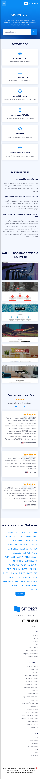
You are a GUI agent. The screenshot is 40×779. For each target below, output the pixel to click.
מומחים (36, 752)
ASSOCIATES (31, 561)
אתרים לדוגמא (33, 647)
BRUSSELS (32, 581)
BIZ (17, 532)
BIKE (29, 573)
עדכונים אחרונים (33, 657)
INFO (35, 536)
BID (35, 573)
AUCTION (32, 565)
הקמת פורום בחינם (32, 709)
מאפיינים (35, 641)
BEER (24, 569)
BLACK (13, 573)
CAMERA (33, 589)
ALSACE (17, 553)
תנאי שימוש (30, 772)
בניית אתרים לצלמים (32, 682)
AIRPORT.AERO (30, 553)
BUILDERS (20, 581)
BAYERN (33, 569)
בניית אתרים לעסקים (32, 678)
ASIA (7, 557)
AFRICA (33, 549)
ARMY (20, 557)
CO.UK (16, 536)
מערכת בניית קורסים (32, 712)
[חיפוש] (34, 32)
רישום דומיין (35, 672)
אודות (36, 737)
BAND (23, 565)
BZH (28, 585)
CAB (21, 585)
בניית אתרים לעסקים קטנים (30, 697)
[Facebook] (36, 621)
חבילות (36, 638)
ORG (23, 532)
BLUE (34, 577)
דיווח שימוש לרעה (16, 772)
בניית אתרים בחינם (32, 666)
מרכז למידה (34, 743)
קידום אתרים (34, 728)
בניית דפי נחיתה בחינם (31, 675)
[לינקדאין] (28, 621)
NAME (11, 532)
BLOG (5, 573)
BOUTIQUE (14, 577)
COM (35, 532)
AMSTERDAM (31, 557)
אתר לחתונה (34, 691)
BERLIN (16, 569)
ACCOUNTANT (30, 544)
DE (5, 536)
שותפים (36, 749)
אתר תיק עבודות (33, 694)
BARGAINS (14, 565)
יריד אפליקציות (30, 654)
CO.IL (34, 540)
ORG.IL (27, 540)
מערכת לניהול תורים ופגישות (29, 718)
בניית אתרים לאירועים (31, 685)
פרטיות (24, 772)
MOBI (28, 536)
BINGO (22, 573)
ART (13, 557)
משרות (33, 746)
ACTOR (18, 544)
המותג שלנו (34, 755)
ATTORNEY (18, 561)
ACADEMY (17, 540)
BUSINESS (8, 581)
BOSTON (26, 577)
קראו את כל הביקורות (20, 406)
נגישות (8, 772)
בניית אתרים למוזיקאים (31, 688)
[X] (33, 621)
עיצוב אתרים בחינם (32, 724)
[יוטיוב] (24, 621)
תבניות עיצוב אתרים (32, 651)
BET (9, 569)
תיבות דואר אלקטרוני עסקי (30, 703)
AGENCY (24, 549)
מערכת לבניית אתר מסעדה (30, 715)
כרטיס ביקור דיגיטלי (32, 700)
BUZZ (34, 585)
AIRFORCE (13, 549)
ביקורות (36, 644)
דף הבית (35, 635)
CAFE (14, 585)
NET (29, 532)
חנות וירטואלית (33, 669)
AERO (10, 544)
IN (10, 536)
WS (22, 536)
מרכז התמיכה (34, 740)
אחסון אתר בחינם (33, 721)
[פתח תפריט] (4, 3)
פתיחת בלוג (34, 706)
